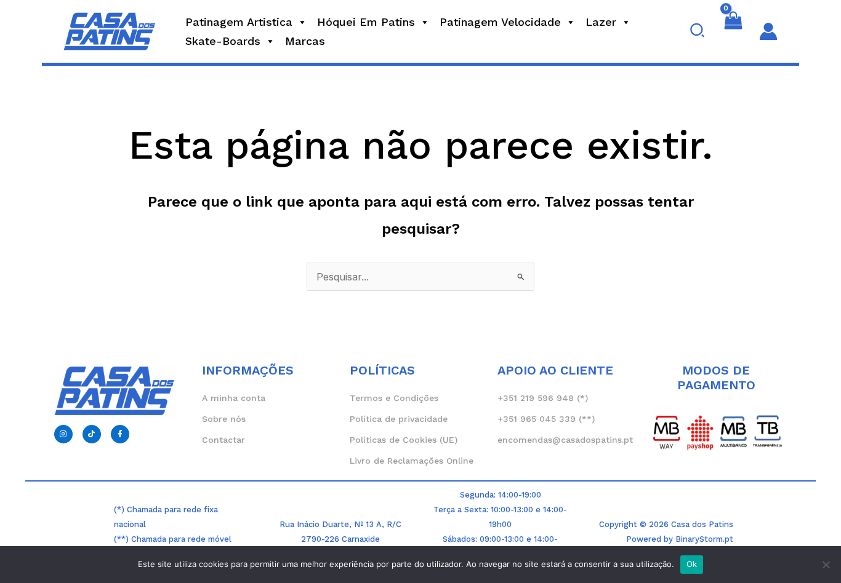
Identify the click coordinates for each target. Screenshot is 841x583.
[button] (698, 31)
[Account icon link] (768, 31)
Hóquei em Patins (366, 21)
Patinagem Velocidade (500, 21)
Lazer (600, 21)
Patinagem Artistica (238, 21)
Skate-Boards (222, 40)
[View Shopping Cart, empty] (733, 31)
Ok (692, 564)
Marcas (305, 40)
